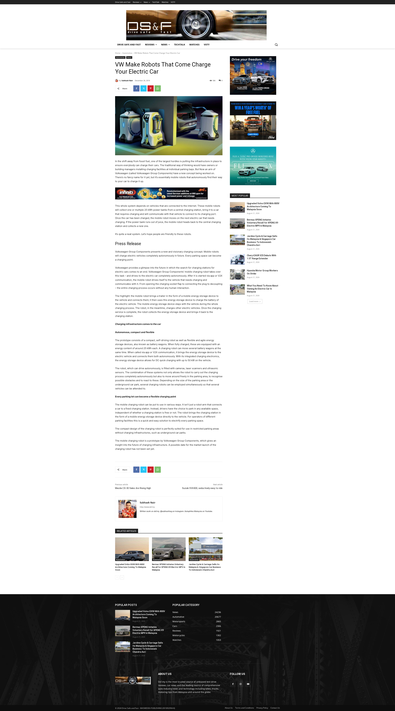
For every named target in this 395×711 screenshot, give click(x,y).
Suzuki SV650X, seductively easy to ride (202, 488)
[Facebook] (136, 88)
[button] (276, 44)
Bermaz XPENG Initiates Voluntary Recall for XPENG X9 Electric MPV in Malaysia (168, 567)
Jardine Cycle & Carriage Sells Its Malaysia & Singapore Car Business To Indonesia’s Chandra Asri (205, 567)
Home (117, 53)
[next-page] (122, 577)
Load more (253, 301)
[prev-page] (117, 577)
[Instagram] (240, 684)
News (129, 57)
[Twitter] (143, 88)
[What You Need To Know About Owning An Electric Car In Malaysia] (237, 289)
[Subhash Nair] (117, 80)
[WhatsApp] (158, 88)
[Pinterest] (151, 88)
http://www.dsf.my (147, 507)
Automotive (127, 53)
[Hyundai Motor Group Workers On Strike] (237, 274)
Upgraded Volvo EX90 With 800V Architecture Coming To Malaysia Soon (130, 567)
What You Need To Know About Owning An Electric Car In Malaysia (262, 288)
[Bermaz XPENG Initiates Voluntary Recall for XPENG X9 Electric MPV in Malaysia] (169, 549)
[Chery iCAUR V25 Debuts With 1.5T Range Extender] (237, 259)
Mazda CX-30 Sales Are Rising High (133, 488)
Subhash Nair (127, 80)
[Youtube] (248, 684)
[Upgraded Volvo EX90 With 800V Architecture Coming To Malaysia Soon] (132, 549)
